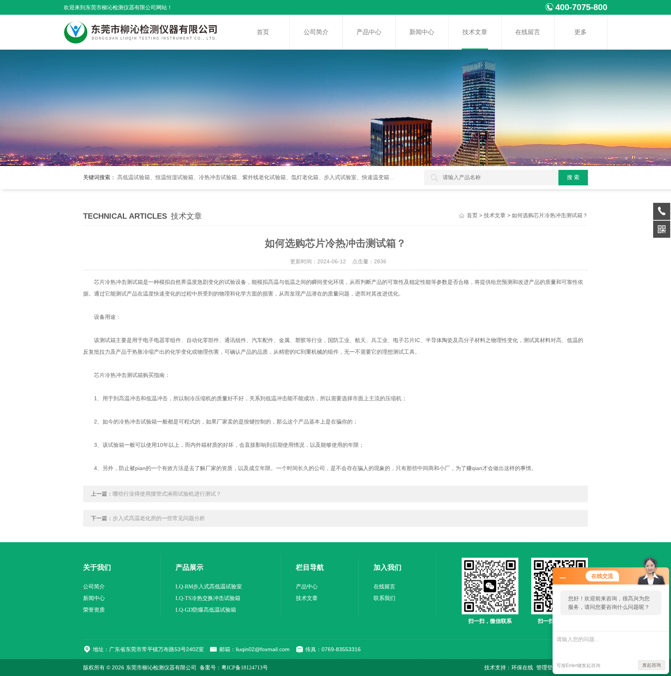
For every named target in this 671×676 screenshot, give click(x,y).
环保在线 (522, 668)
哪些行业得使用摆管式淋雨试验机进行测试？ (167, 494)
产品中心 (368, 32)
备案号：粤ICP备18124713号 (234, 668)
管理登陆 (547, 668)
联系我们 (384, 598)
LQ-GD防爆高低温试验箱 (206, 610)
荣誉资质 (94, 610)
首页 (263, 32)
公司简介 (316, 32)
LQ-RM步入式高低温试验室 (209, 587)
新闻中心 (421, 32)
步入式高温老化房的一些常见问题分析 (159, 518)
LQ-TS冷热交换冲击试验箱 (208, 598)
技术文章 (474, 32)
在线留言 (527, 32)
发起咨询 (651, 665)
